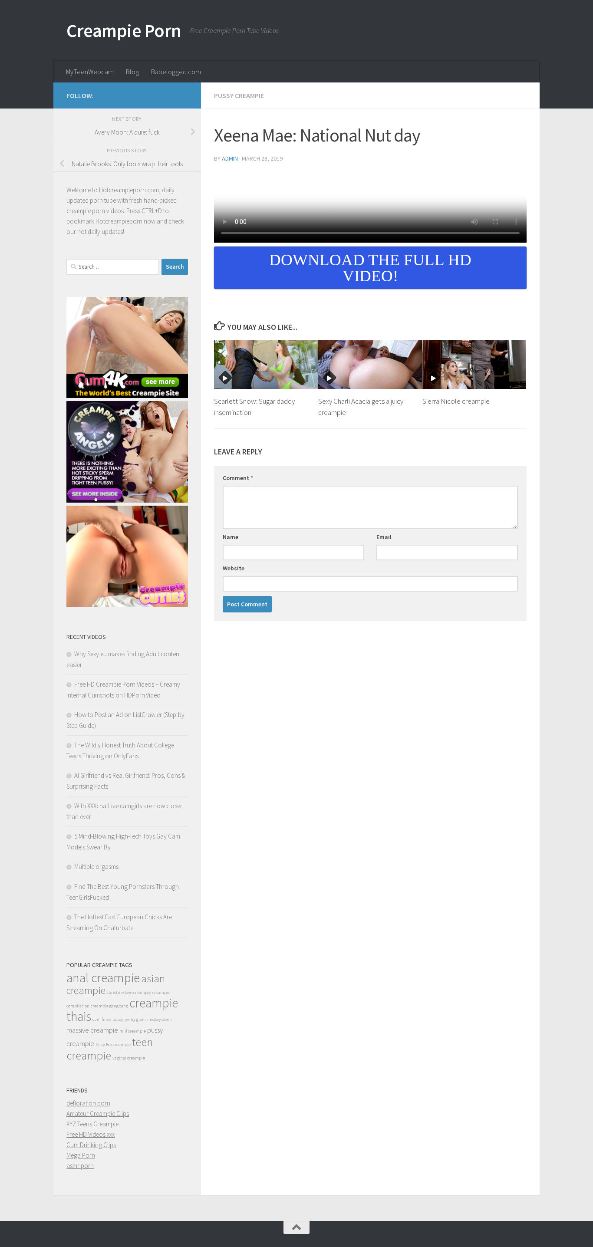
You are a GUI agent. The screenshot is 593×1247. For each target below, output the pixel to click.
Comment (238, 478)
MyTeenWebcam (90, 71)
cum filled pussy (107, 1019)
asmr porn (80, 1165)
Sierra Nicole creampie (456, 401)
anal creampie (103, 978)
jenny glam (135, 1019)
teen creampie (109, 1048)
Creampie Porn (123, 30)
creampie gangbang (109, 1006)
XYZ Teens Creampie (92, 1124)
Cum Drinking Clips (91, 1145)
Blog (132, 71)
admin (230, 158)
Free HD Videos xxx (90, 1134)
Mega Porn (80, 1155)
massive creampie (92, 1030)
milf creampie (132, 1031)
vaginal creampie (128, 1058)
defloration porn (88, 1103)
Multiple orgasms (96, 866)
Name (230, 537)
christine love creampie (129, 992)
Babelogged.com (176, 71)
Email (384, 537)
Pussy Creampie (239, 95)
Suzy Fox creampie (113, 1044)
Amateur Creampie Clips (97, 1113)
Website (233, 568)
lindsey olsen (159, 1019)
